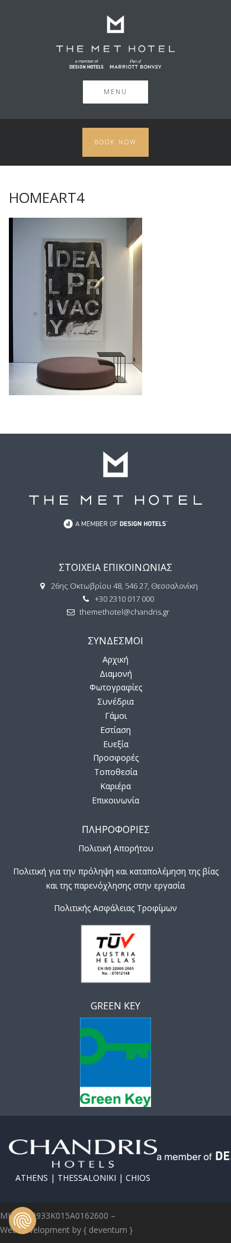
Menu (115, 91)
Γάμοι (116, 715)
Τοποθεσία (115, 771)
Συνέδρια (115, 701)
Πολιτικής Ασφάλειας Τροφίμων (115, 907)
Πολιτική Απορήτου (115, 848)
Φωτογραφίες (115, 687)
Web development (35, 1229)
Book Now (115, 141)
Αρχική (115, 659)
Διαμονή (116, 673)
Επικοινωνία (115, 800)
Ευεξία (116, 744)
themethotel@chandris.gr (124, 611)
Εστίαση (115, 729)
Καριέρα (115, 786)
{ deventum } (108, 1229)
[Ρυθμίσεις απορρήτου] (22, 1220)
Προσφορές (116, 757)
